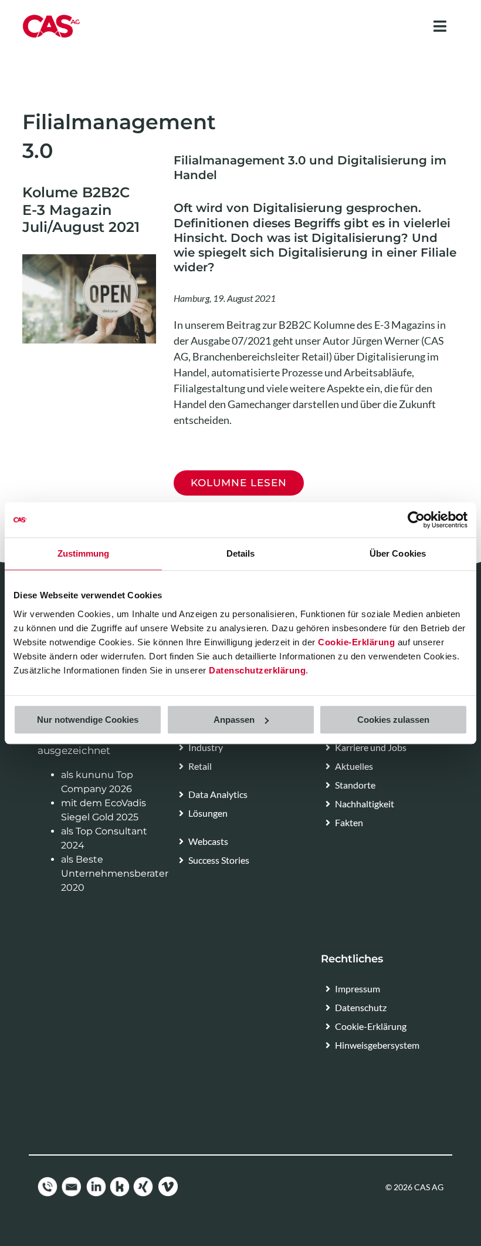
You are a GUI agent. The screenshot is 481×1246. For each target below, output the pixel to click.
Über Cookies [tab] (398, 553)
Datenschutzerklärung (257, 670)
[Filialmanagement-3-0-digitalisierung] (89, 258)
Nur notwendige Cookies (87, 720)
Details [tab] (240, 553)
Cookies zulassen (393, 720)
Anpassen (234, 720)
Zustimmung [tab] (83, 553)
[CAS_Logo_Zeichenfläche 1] (51, 18)
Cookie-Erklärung (356, 642)
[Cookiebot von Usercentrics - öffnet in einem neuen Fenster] (416, 519)
